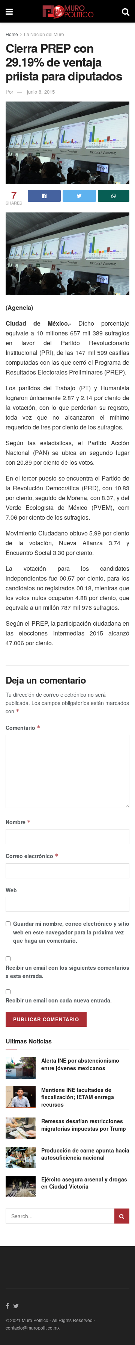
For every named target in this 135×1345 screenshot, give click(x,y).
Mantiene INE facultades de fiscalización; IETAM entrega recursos (77, 1097)
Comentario (23, 727)
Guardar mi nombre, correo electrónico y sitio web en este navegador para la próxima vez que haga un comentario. (71, 932)
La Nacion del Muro (44, 34)
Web (11, 890)
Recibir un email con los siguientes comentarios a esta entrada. (67, 972)
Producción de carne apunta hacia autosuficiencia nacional (85, 1154)
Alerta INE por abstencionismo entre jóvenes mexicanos (80, 1064)
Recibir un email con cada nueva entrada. (59, 1000)
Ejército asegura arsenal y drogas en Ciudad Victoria (84, 1182)
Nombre (18, 822)
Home (12, 34)
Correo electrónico (32, 856)
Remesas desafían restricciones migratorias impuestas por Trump (83, 1124)
